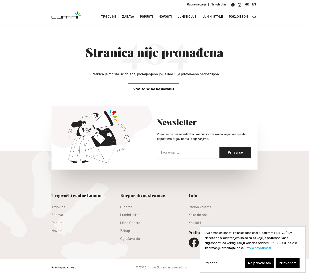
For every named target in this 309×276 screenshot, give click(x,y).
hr (247, 4)
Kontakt (195, 223)
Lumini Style (212, 17)
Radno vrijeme (200, 207)
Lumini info (129, 215)
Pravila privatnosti (64, 267)
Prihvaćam (287, 263)
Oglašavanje (130, 239)
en (254, 4)
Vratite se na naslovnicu (153, 89)
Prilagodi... (213, 263)
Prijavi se (235, 152)
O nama (126, 207)
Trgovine (108, 17)
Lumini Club (187, 17)
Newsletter (218, 4)
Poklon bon (238, 17)
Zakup (125, 231)
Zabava (128, 17)
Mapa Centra (130, 223)
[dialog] (253, 249)
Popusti (146, 17)
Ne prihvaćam (259, 263)
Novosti (165, 17)
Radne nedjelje (197, 4)
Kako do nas (198, 215)
